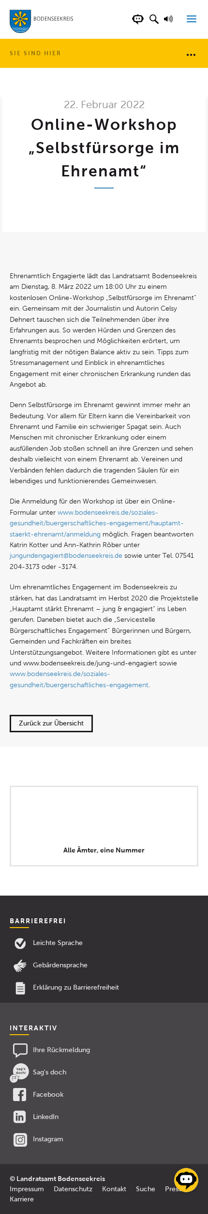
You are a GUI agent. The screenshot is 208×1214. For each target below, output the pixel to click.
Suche (145, 1189)
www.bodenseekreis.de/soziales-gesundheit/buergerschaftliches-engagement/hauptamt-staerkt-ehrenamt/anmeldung (97, 523)
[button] (154, 24)
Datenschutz (73, 1189)
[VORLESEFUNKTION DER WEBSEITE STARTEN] (170, 24)
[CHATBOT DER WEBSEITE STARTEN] (138, 24)
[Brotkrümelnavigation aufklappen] (191, 54)
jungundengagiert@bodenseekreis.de (66, 555)
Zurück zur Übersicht (51, 723)
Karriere (22, 1199)
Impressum (27, 1189)
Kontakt (114, 1189)
